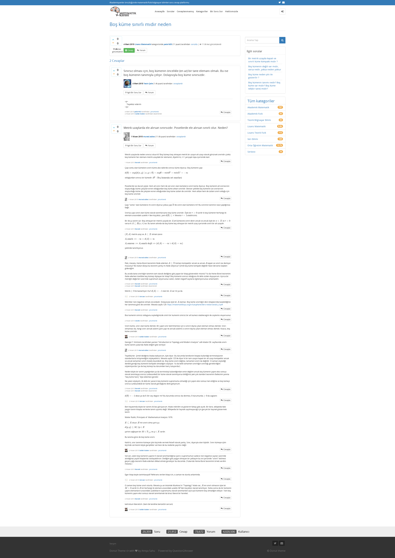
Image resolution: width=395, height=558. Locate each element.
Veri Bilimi (252, 139)
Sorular (171, 11)
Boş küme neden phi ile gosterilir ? (260, 76)
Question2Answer (183, 550)
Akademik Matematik (258, 107)
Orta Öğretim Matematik (260, 145)
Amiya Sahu (148, 550)
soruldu (194, 44)
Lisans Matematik (143, 44)
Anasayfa (159, 11)
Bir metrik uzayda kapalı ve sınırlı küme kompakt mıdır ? (263, 60)
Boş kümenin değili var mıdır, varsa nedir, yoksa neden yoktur (264, 68)
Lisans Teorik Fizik (256, 132)
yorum (142, 50)
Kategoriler (202, 11)
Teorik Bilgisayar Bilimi (259, 120)
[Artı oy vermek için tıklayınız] (113, 39)
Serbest (251, 151)
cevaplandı (178, 83)
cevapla (226, 112)
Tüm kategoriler (261, 100)
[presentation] (156, 172)
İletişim (113, 543)
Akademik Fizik (255, 113)
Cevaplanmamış (185, 11)
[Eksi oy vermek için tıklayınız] (113, 42)
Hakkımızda (231, 11)
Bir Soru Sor (216, 11)
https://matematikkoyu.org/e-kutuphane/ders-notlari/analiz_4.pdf (195, 304)
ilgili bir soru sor (134, 92)
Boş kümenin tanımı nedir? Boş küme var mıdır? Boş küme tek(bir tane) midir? (264, 85)
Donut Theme (118, 550)
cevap (130, 50)
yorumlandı (154, 112)
